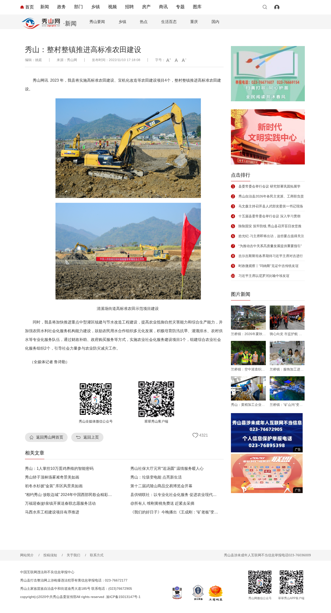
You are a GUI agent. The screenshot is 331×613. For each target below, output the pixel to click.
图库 (197, 6)
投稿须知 (53, 555)
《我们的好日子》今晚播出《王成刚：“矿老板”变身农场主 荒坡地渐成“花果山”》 (174, 512)
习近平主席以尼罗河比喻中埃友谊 (260, 276)
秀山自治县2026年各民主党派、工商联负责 (268, 196)
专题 (180, 6)
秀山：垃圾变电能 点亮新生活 (156, 477)
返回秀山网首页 (49, 437)
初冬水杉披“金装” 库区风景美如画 (54, 486)
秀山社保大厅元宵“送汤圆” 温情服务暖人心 (167, 469)
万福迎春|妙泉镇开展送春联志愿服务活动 (60, 503)
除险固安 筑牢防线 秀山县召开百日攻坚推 (266, 226)
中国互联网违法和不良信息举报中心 (47, 572)
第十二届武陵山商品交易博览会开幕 (161, 486)
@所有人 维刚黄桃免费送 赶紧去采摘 (162, 503)
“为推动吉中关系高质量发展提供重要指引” (267, 246)
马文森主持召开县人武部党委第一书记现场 (267, 206)
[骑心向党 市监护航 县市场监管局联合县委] (287, 318)
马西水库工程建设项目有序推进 (52, 512)
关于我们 (76, 555)
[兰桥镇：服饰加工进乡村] (287, 353)
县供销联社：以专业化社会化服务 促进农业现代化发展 (174, 495)
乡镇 (95, 6)
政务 (61, 6)
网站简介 (29, 555)
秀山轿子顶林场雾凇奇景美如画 (52, 477)
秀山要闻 (97, 22)
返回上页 (91, 437)
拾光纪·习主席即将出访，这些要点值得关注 (268, 236)
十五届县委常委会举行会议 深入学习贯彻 (266, 216)
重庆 (194, 22)
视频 (112, 6)
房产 (146, 6)
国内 (215, 22)
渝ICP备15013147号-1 (123, 597)
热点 (144, 22)
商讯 (163, 6)
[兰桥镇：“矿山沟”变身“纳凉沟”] (287, 388)
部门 (78, 6)
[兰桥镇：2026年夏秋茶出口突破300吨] (248, 318)
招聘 (129, 6)
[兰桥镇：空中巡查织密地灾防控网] (248, 353)
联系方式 (96, 555)
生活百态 (169, 22)
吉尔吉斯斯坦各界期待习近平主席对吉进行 (267, 256)
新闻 (44, 6)
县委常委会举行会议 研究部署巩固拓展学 (266, 186)
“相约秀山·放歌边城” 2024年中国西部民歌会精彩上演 (69, 495)
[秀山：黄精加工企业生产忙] (248, 388)
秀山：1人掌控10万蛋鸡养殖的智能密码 (59, 469)
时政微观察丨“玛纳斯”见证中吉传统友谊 (265, 266)
